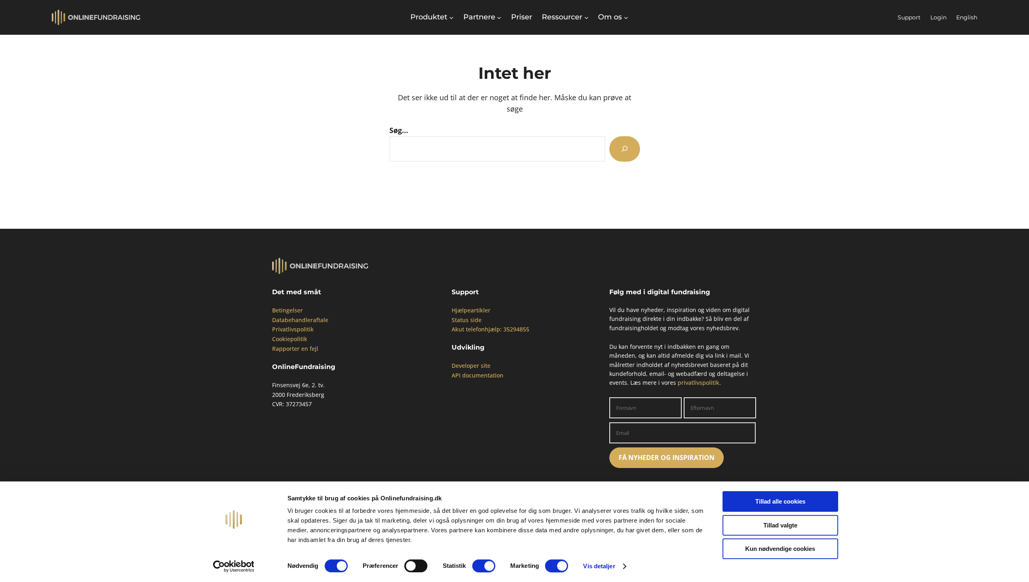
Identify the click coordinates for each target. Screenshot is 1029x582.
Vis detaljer (599, 566)
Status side (467, 320)
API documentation (477, 375)
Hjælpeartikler (471, 310)
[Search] (624, 149)
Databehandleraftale (300, 320)
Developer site (471, 365)
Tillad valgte (780, 525)
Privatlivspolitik (293, 329)
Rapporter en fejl (295, 348)
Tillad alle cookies (780, 501)
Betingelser (287, 310)
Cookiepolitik (289, 339)
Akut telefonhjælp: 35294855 (490, 329)
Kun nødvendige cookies (780, 548)
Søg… (398, 130)
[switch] (415, 565)
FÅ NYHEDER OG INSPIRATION (666, 457)
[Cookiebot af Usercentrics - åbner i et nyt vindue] (233, 566)
